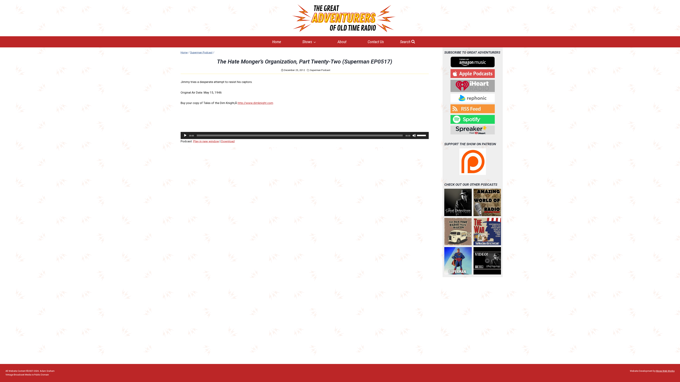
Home (276, 42)
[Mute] (414, 135)
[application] (305, 135)
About (342, 42)
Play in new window (206, 141)
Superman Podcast (320, 70)
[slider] (422, 135)
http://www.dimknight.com (255, 103)
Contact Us (376, 42)
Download (228, 141)
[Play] (185, 135)
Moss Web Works (665, 371)
